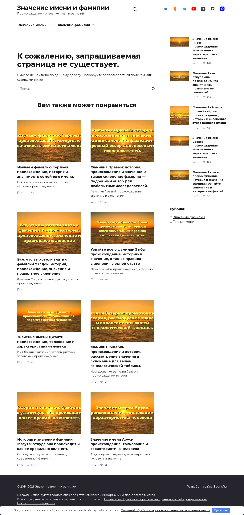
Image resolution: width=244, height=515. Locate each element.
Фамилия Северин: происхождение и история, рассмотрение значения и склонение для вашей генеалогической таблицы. (116, 356)
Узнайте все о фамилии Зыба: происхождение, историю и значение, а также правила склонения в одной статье (118, 256)
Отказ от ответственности (36, 503)
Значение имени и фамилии (63, 7)
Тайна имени (183, 222)
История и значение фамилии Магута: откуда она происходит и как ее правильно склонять (48, 444)
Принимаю (221, 510)
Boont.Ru (220, 486)
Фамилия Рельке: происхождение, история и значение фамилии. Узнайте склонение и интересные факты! (208, 182)
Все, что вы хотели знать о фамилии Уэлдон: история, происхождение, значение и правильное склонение (43, 266)
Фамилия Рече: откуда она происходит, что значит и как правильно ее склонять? (205, 83)
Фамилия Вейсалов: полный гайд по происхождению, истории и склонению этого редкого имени (209, 115)
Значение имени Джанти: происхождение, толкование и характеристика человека (46, 341)
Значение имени (32, 25)
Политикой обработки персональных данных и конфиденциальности (155, 499)
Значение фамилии (73, 25)
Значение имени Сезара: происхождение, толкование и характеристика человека (205, 147)
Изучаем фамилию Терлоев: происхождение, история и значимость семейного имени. (45, 171)
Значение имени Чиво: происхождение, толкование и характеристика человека (205, 48)
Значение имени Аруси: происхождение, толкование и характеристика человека (119, 444)
